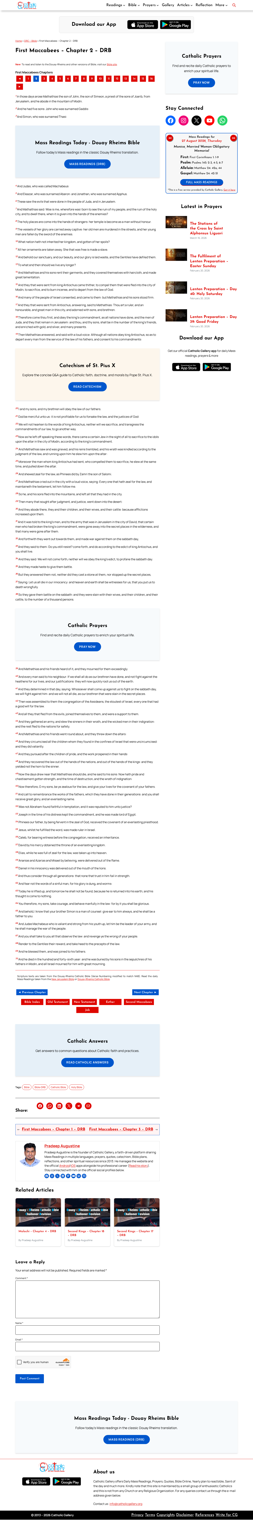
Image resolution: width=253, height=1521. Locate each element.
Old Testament (58, 1002)
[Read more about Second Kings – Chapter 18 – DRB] (87, 1225)
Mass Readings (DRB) (87, 164)
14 (134, 78)
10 (100, 78)
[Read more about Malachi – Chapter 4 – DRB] (38, 1225)
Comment (21, 1278)
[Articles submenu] (191, 5)
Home (18, 40)
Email (19, 1339)
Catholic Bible (58, 1087)
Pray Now (87, 647)
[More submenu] (226, 5)
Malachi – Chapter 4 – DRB (37, 1231)
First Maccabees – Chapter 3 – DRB (121, 1129)
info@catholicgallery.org (125, 1504)
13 (125, 78)
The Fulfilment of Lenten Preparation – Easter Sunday (209, 261)
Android (64, 1166)
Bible (26, 1087)
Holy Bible (76, 1087)
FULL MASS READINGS (201, 182)
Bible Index (32, 1002)
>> (233, 138)
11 (109, 78)
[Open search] (234, 5)
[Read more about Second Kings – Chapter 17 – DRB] (136, 1225)
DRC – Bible (30, 40)
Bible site (112, 64)
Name (19, 1323)
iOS (73, 1166)
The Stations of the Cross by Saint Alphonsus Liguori (206, 228)
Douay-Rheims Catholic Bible (94, 979)
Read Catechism (87, 387)
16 (151, 78)
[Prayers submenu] (158, 5)
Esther (110, 1002)
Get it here (229, 190)
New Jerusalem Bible (62, 979)
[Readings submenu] (124, 5)
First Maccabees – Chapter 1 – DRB (53, 1129)
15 (143, 78)
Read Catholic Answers (87, 1062)
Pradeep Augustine (62, 1145)
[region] (202, 163)
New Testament (84, 1002)
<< (169, 138)
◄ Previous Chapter (32, 992)
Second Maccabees (139, 1002)
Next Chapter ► (145, 992)
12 (117, 78)
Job (87, 1010)
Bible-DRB (40, 1087)
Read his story (138, 1166)
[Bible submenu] (139, 5)
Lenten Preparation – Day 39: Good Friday (213, 319)
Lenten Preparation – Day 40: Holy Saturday (213, 291)
